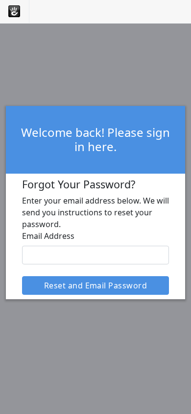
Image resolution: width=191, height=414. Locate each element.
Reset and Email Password (95, 285)
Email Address (48, 236)
